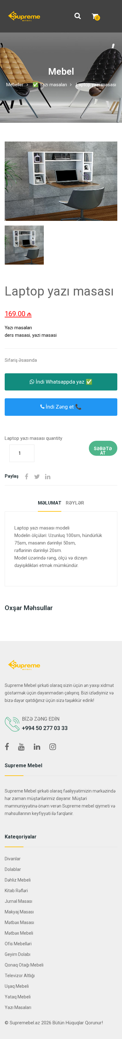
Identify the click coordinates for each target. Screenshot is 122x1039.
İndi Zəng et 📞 (63, 407)
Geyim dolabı (17, 954)
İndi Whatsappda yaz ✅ (63, 382)
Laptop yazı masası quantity (33, 438)
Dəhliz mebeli (18, 879)
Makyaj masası (19, 911)
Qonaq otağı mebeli (24, 964)
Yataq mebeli (18, 996)
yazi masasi (44, 335)
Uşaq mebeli (17, 986)
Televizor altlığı (20, 975)
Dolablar (13, 869)
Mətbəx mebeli (19, 933)
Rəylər (75, 503)
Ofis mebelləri (18, 943)
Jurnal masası (18, 901)
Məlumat (49, 503)
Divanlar (13, 858)
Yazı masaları (18, 328)
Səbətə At (103, 450)
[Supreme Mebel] (24, 16)
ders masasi (17, 335)
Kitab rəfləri (16, 890)
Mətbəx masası (19, 922)
